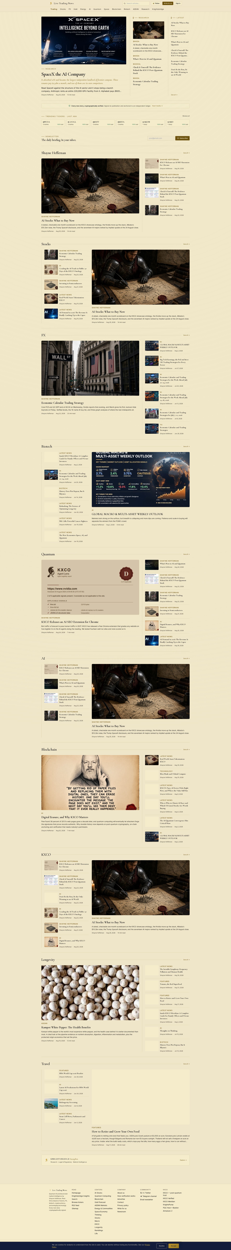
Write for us (168, 3)
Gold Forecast (100, 1202)
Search (74, 1199)
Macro (97, 1221)
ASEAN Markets (101, 1205)
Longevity (99, 1227)
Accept (173, 1246)
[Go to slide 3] (86, 62)
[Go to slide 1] (81, 62)
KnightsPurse (168, 1205)
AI (90, 9)
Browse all (186, 116)
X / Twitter (147, 1193)
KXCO (97, 1224)
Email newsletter (146, 1200)
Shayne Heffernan (47, 95)
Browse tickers (77, 1202)
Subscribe (184, 138)
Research (145, 9)
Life (96, 1233)
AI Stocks (98, 1193)
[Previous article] (44, 40)
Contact (120, 1202)
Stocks (63, 9)
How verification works (126, 1196)
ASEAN (136, 9)
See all (174, 95)
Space (106, 9)
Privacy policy (122, 1205)
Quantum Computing (103, 1196)
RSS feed (75, 1205)
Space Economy (101, 1212)
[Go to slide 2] (84, 62)
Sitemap (75, 1208)
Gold (75, 9)
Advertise (121, 1199)
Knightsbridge (158, 9)
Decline (162, 1246)
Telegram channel (150, 1196)
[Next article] (123, 40)
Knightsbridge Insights (81, 1196)
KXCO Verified (168, 1198)
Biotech (127, 9)
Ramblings (99, 1230)
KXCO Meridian (169, 1201)
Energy (83, 9)
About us (120, 1193)
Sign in (178, 3)
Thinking (98, 1215)
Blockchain (116, 9)
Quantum (97, 9)
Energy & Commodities (103, 1208)
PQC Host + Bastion (171, 1208)
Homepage (76, 1193)
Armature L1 (167, 1211)
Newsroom (121, 1212)
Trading (54, 9)
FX (70, 9)
